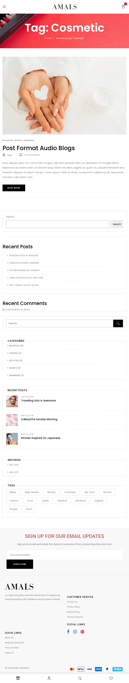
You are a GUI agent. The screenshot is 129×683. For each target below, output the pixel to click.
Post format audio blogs (39, 148)
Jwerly (45, 500)
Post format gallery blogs (24, 285)
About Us (9, 637)
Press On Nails (12, 648)
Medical (62, 500)
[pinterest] (80, 632)
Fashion (13, 353)
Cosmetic (70, 492)
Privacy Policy (73, 607)
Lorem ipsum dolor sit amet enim (26, 277)
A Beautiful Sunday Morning (24, 262)
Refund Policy (73, 612)
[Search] (118, 323)
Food (30, 500)
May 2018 (13, 464)
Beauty (51, 492)
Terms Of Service (75, 617)
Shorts (13, 368)
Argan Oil (9, 653)
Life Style (13, 360)
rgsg (9, 155)
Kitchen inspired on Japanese (24, 270)
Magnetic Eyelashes (14, 643)
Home (48, 38)
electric (107, 492)
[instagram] (73, 632)
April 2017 (14, 472)
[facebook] (68, 632)
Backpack (14, 345)
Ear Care (90, 492)
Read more (14, 187)
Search (10, 216)
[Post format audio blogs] (64, 59)
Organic (99, 500)
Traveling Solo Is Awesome (23, 255)
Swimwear (14, 375)
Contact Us (72, 602)
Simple (13, 509)
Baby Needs (32, 492)
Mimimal (80, 500)
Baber (13, 492)
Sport (29, 509)
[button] (123, 6)
